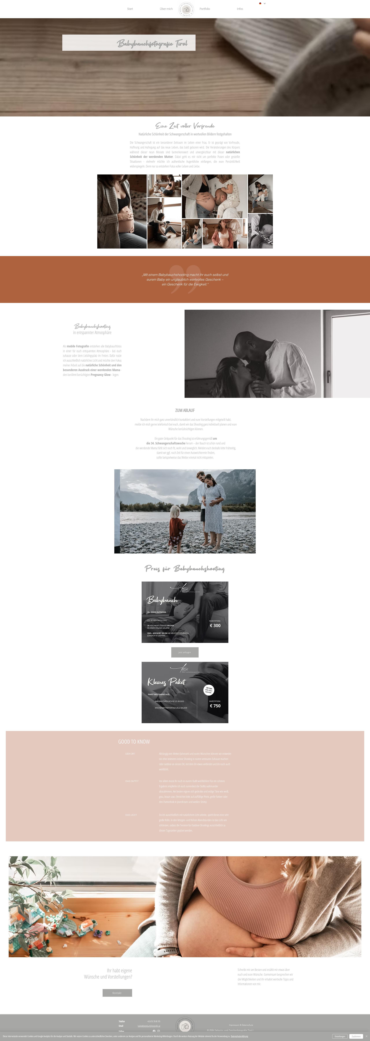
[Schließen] (366, 1036)
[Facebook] (154, 1031)
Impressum (234, 1025)
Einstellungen (340, 1036)
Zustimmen (356, 1036)
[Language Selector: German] (262, 3)
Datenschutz (247, 1025)
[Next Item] (268, 211)
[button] (205, 8)
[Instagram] (158, 1031)
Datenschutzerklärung (239, 1036)
